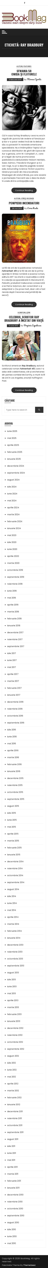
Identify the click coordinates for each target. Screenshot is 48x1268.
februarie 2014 (14, 931)
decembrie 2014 (15, 861)
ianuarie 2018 (13, 625)
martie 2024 (13, 514)
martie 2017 (13, 681)
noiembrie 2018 (15, 583)
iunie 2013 (12, 986)
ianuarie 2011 (13, 1187)
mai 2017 (11, 667)
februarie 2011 (14, 1180)
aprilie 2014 (13, 917)
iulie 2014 (11, 896)
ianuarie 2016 (13, 771)
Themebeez (29, 1265)
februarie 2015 (14, 847)
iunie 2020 (12, 549)
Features (27, 66)
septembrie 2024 (16, 472)
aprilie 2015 (12, 833)
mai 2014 (11, 910)
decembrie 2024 (15, 465)
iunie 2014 (12, 903)
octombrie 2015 (15, 792)
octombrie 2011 (14, 1125)
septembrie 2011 (15, 1132)
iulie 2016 (11, 729)
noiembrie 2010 (15, 1201)
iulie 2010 (11, 1229)
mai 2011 (11, 1160)
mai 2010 (11, 1243)
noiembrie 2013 (14, 951)
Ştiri (28, 312)
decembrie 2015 (15, 778)
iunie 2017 (12, 660)
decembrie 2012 (15, 1028)
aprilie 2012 (12, 1083)
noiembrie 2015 (15, 785)
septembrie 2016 (15, 722)
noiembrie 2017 (15, 639)
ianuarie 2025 (14, 458)
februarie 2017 (14, 688)
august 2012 (13, 1055)
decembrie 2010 (15, 1194)
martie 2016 (13, 757)
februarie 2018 (14, 618)
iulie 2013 (11, 979)
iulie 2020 (12, 542)
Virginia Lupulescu (32, 325)
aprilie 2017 (12, 674)
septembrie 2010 (15, 1215)
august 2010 (13, 1222)
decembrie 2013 (15, 944)
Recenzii (30, 198)
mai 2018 (11, 597)
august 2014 (13, 889)
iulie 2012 (11, 1062)
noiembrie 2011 (14, 1118)
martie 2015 (13, 840)
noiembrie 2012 (14, 1035)
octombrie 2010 (15, 1208)
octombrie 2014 (15, 875)
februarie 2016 (14, 764)
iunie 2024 (12, 493)
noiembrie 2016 (15, 708)
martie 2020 (13, 563)
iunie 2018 (12, 590)
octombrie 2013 (15, 958)
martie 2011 (12, 1173)
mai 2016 (11, 743)
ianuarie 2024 (14, 528)
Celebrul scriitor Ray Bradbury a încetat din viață (24, 318)
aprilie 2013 (12, 1000)
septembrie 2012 (15, 1049)
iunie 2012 (12, 1069)
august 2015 (13, 806)
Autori (20, 66)
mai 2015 (11, 826)
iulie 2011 (11, 1146)
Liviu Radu (32, 208)
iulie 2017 (11, 653)
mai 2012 (11, 1076)
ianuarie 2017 (13, 695)
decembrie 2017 (15, 632)
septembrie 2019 (15, 577)
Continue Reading (24, 190)
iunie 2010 (12, 1236)
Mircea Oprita (34, 79)
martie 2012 (13, 1090)
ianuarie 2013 (13, 1021)
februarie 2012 (14, 1097)
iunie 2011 (11, 1153)
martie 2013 (13, 1007)
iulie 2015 (11, 813)
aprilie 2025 (13, 445)
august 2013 (13, 972)
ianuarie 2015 (13, 854)
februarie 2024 (14, 521)
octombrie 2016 (15, 715)
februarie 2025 (14, 452)
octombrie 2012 (15, 1042)
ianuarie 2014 (13, 937)
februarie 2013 (14, 1014)
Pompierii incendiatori (24, 203)
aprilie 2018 (12, 604)
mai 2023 (11, 535)
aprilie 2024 (13, 507)
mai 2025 (11, 438)
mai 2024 (12, 500)
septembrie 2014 (15, 882)
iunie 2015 (12, 819)
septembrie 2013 (15, 965)
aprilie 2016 (12, 750)
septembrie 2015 (15, 799)
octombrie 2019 (15, 570)
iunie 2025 (12, 431)
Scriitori (22, 312)
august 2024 (13, 479)
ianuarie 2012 (13, 1104)
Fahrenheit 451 (9, 270)
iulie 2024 (12, 486)
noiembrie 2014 (15, 868)
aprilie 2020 (13, 556)
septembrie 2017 (15, 646)
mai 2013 (11, 993)
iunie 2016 (12, 736)
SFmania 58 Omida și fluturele (24, 72)
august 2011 (12, 1139)
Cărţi (23, 198)
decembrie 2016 (15, 701)
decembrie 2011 (15, 1111)
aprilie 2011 (12, 1167)
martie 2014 (13, 924)
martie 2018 (13, 611)
